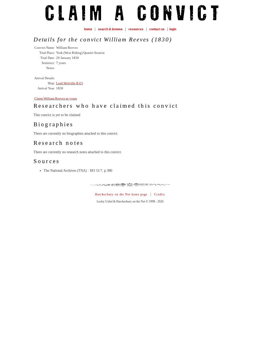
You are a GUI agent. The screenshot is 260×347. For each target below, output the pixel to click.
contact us (157, 29)
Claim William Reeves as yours (55, 98)
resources (135, 29)
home (88, 29)
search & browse (110, 29)
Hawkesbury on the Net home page (121, 194)
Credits (159, 194)
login (172, 29)
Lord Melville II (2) (69, 83)
